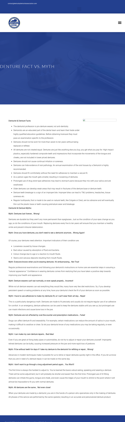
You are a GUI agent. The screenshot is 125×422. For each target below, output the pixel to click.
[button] (79, 9)
